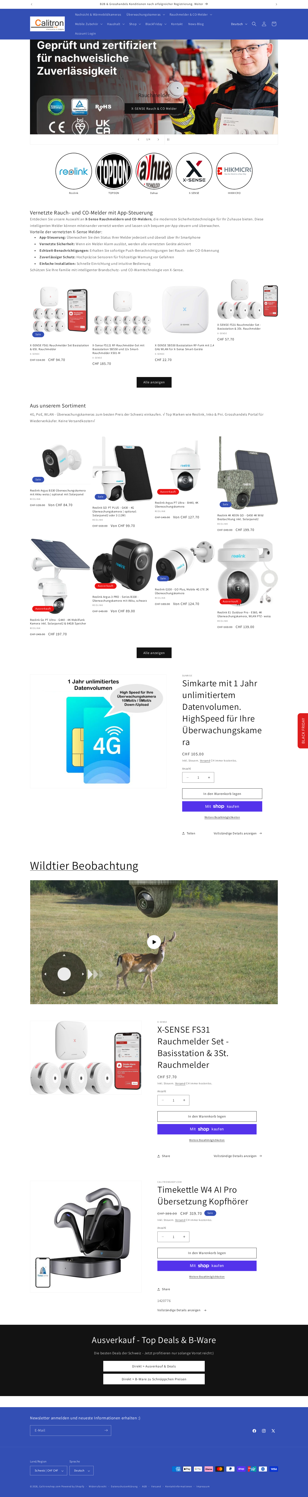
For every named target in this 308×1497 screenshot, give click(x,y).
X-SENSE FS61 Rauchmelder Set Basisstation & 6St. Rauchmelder (59, 347)
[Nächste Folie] (158, 139)
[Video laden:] (154, 942)
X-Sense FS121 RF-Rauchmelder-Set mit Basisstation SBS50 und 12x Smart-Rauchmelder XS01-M (118, 349)
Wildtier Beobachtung (84, 865)
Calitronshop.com (50, 1486)
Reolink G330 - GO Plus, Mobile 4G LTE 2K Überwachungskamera (182, 591)
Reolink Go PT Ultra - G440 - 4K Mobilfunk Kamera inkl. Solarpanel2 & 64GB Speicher (58, 622)
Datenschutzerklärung (124, 1486)
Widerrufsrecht (98, 1486)
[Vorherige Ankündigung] (32, 4)
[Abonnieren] (106, 1430)
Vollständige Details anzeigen (235, 833)
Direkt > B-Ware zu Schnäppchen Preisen (154, 1379)
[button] (145, 14)
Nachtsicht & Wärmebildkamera (238, 108)
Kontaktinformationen (178, 1486)
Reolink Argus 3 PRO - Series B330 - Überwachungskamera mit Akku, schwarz (119, 599)
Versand (205, 760)
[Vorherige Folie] (138, 139)
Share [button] (166, 1156)
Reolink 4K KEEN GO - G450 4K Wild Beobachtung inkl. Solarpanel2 (240, 517)
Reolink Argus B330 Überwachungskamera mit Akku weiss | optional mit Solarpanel (58, 492)
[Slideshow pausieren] (170, 139)
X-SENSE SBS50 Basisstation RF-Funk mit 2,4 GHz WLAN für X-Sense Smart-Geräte (184, 347)
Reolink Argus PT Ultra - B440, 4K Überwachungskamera (176, 504)
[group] (73, 174)
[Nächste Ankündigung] (276, 4)
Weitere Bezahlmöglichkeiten (222, 817)
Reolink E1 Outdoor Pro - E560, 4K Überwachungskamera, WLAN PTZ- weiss (244, 614)
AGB (144, 1486)
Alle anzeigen (154, 382)
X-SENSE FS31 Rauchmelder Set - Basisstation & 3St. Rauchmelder (239, 327)
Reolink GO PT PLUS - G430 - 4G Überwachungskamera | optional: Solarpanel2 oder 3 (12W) (114, 511)
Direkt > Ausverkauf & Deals (154, 1366)
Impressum (202, 1486)
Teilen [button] (191, 833)
